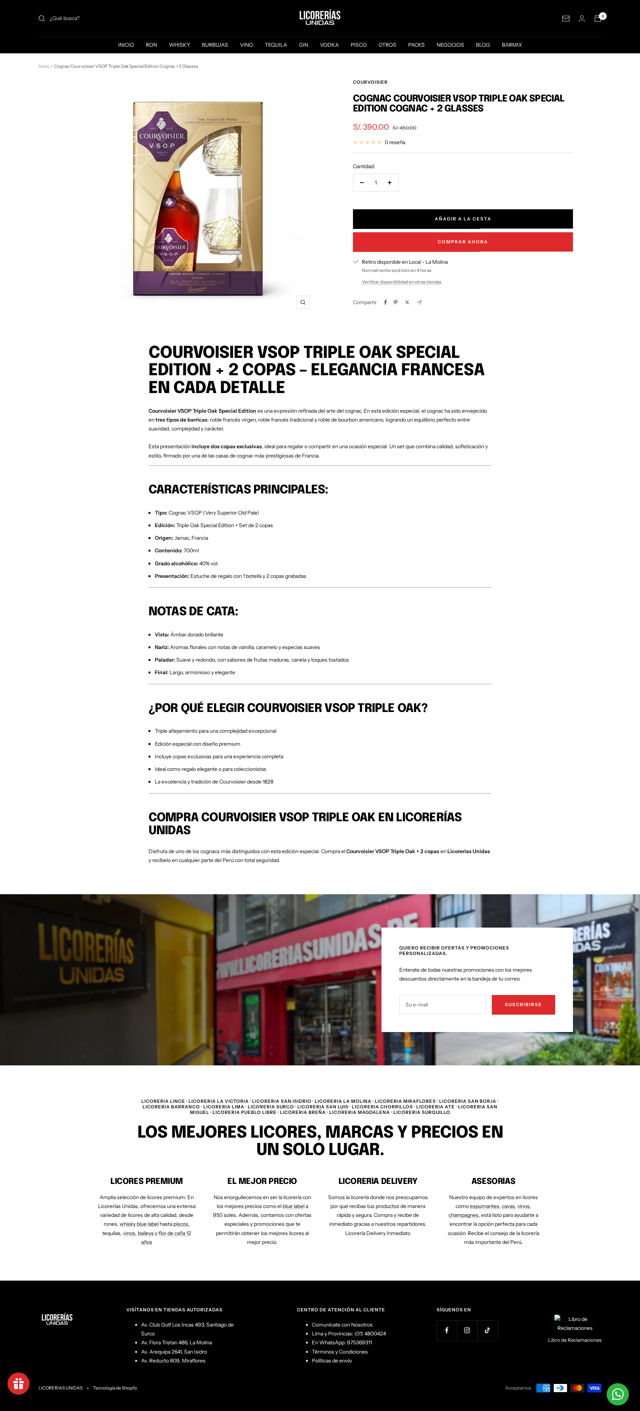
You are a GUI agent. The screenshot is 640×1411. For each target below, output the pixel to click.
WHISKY (179, 44)
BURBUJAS (215, 44)
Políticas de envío (332, 1360)
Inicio (44, 66)
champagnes (464, 1215)
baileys (146, 1233)
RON (151, 44)
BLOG (483, 44)
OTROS (387, 44)
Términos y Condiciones (340, 1351)
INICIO (126, 44)
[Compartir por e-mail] (419, 302)
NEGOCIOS (450, 44)
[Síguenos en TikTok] (487, 1330)
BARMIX (512, 44)
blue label (293, 1206)
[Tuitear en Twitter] (407, 302)
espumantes (484, 1206)
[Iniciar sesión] (582, 18)
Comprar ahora (463, 241)
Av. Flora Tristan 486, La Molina (176, 1342)
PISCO (359, 44)
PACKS (416, 44)
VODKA (329, 44)
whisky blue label (139, 1224)
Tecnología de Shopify (115, 1388)
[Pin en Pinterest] (395, 302)
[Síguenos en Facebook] (447, 1330)
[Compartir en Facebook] (385, 302)
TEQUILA (276, 44)
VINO (246, 44)
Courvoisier (370, 82)
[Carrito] (597, 18)
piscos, (181, 1224)
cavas (508, 1206)
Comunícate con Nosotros (342, 1324)
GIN (303, 44)
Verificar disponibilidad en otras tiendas (401, 281)
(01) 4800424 (370, 1333)
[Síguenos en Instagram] (467, 1330)
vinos (129, 1233)
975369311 (359, 1342)
